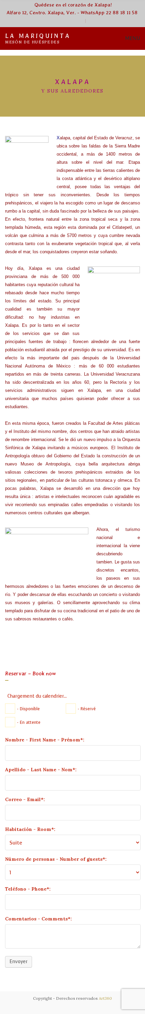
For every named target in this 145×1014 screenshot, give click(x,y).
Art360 (105, 998)
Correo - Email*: (25, 799)
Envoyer (18, 961)
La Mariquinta (37, 35)
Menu (132, 38)
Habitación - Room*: (30, 829)
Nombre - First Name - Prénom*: (44, 740)
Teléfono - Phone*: (28, 889)
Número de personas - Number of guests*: (56, 859)
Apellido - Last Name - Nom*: (41, 770)
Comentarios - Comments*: (38, 919)
